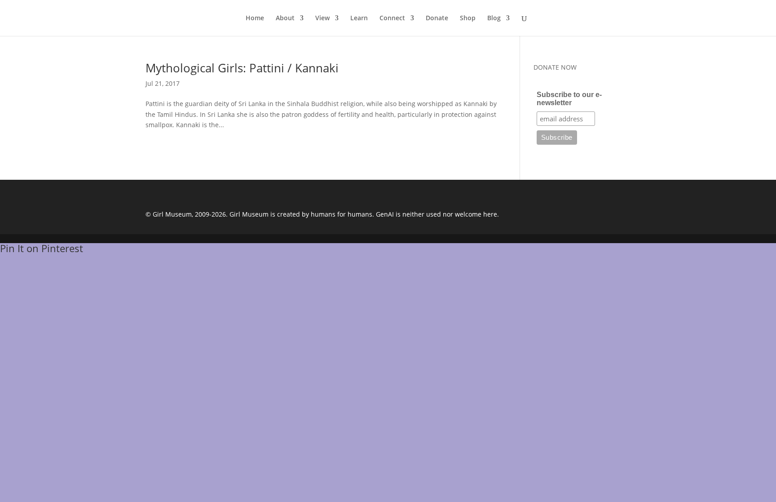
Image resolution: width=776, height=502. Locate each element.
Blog (494, 18)
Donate (437, 18)
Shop (468, 18)
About (285, 18)
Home (255, 18)
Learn (359, 18)
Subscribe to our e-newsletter (569, 99)
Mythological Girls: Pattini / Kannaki (242, 68)
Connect (392, 18)
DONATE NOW (555, 67)
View (322, 18)
